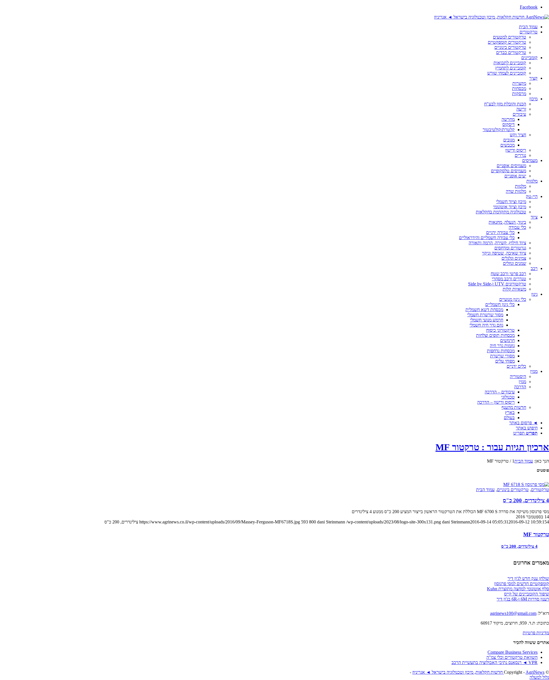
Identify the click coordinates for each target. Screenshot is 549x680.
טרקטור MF (536, 534)
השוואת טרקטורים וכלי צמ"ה (512, 657)
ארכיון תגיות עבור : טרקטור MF (492, 447)
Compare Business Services (513, 652)
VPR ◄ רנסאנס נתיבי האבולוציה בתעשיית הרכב (494, 662)
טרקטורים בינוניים (513, 489)
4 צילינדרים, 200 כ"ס (526, 500)
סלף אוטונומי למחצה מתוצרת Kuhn (518, 588)
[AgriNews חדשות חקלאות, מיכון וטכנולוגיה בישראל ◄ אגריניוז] (491, 16)
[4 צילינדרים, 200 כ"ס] (526, 483)
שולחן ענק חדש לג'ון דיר (528, 578)
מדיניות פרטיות (536, 632)
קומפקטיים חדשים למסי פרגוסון (521, 583)
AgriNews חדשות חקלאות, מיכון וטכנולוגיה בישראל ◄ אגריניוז (478, 672)
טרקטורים (540, 489)
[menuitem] (269, 26)
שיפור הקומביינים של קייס (526, 593)
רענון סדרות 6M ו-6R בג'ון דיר (523, 599)
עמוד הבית (485, 489)
